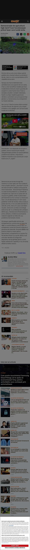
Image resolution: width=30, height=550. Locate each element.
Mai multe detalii (11, 525)
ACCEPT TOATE (15, 545)
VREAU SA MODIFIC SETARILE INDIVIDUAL (15, 547)
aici (23, 530)
